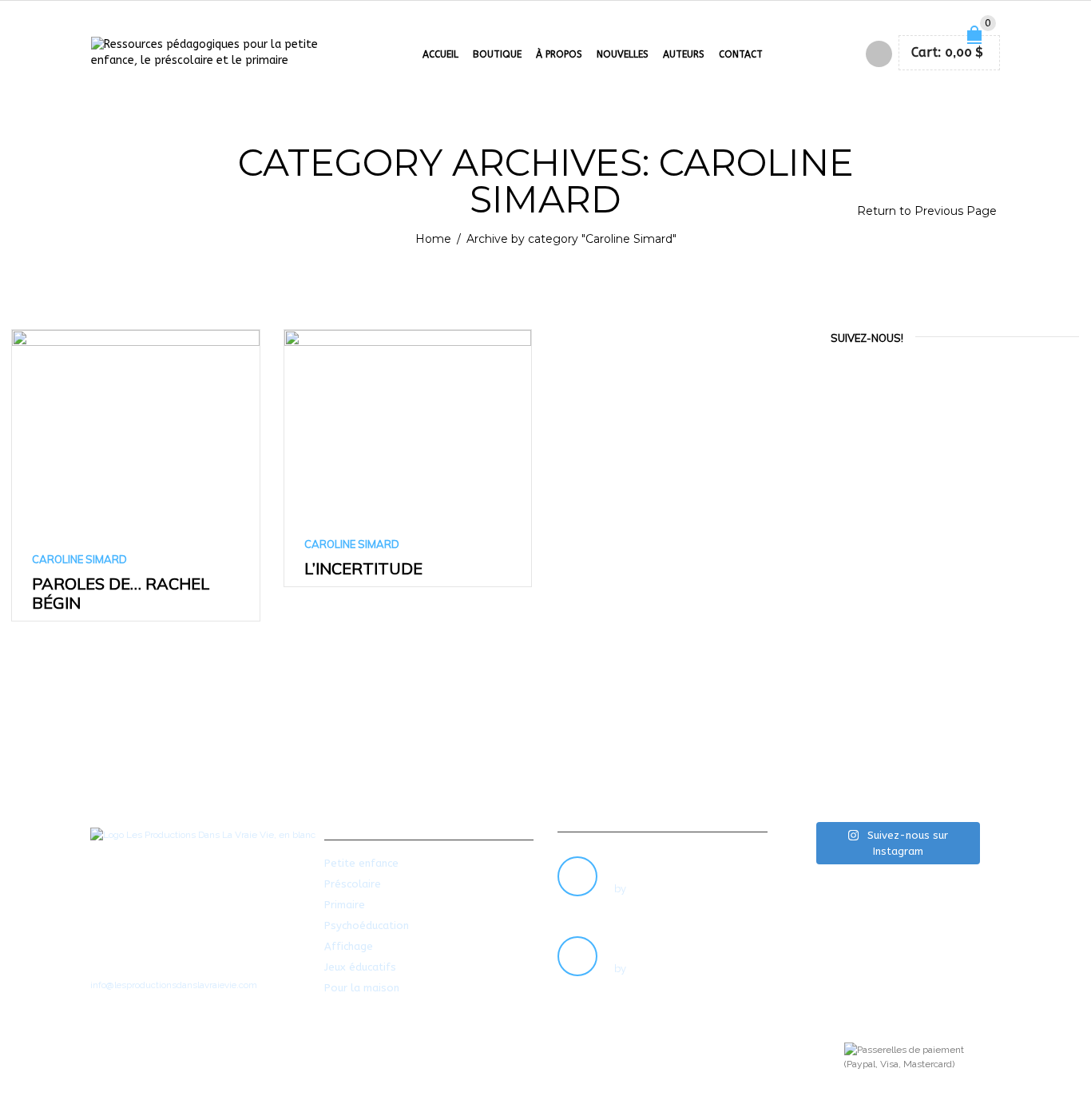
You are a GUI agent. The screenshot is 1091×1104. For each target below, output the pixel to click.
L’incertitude (363, 568)
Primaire (344, 905)
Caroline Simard (79, 559)
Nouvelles (623, 54)
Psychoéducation (366, 925)
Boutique (497, 54)
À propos (559, 54)
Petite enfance (361, 863)
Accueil (440, 54)
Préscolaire (352, 884)
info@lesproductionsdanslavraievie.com (173, 985)
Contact (741, 54)
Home (433, 239)
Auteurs (683, 54)
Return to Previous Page (927, 211)
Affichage (348, 946)
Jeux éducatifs (360, 967)
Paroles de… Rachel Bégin (120, 593)
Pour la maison (361, 988)
